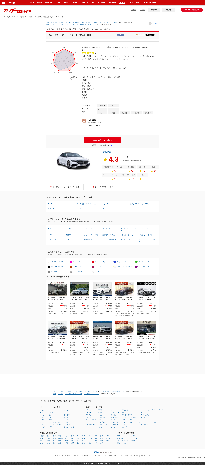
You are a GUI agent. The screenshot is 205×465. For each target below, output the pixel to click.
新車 (58, 2)
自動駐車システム (108, 235)
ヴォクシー (101, 415)
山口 (90, 441)
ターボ (68, 228)
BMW (50, 427)
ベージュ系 (77, 262)
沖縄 (107, 441)
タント (113, 420)
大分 (101, 443)
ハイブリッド (143, 228)
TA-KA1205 (92, 120)
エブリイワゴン (127, 422)
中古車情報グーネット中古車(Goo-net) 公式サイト (191, 457)
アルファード (90, 415)
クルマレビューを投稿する (102, 140)
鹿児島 (108, 438)
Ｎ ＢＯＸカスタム (145, 415)
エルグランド (102, 422)
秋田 (48, 436)
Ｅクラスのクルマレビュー (84, 24)
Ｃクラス (51, 208)
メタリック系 (77, 272)
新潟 (59, 441)
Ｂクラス (105, 208)
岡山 (90, 436)
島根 (83, 443)
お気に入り (154, 10)
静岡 (72, 438)
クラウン (101, 412)
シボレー (67, 410)
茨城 (48, 443)
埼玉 (54, 441)
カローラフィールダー (129, 417)
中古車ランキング (123, 441)
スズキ (42, 417)
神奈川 (60, 438)
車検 (93, 2)
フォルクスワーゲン (55, 424)
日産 (41, 412)
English (133, 10)
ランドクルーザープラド (147, 410)
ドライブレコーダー (127, 239)
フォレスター (115, 412)
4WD (49, 228)
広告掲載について (145, 455)
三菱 (41, 424)
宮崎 (107, 436)
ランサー (162, 410)
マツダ (42, 427)
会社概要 (57, 455)
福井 (66, 438)
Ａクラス (105, 204)
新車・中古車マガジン (150, 2)
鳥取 (83, 441)
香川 (96, 436)
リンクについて (102, 455)
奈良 (83, 436)
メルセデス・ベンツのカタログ (66, 24)
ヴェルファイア (91, 420)
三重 (72, 443)
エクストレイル (91, 424)
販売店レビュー (122, 443)
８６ (87, 427)
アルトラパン (143, 424)
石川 (66, 436)
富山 (59, 443)
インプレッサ (115, 417)
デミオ (113, 410)
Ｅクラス (78, 208)
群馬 (54, 438)
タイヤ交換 (101, 2)
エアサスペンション (127, 235)
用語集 (133, 441)
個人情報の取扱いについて (88, 455)
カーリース (75, 2)
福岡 (96, 443)
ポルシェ (67, 417)
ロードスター (115, 415)
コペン (100, 427)
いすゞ (51, 410)
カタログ (122, 2)
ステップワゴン (103, 424)
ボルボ (66, 412)
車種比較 (120, 438)
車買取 (66, 2)
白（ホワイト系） (57, 262)
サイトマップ (128, 455)
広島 (90, 438)
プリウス (88, 410)
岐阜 (72, 436)
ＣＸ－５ (101, 420)
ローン (131, 2)
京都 (78, 438)
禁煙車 (68, 235)
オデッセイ (101, 417)
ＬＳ (140, 420)
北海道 (42, 436)
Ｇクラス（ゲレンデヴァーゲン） (86, 204)
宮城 (41, 443)
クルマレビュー (136, 436)
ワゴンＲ (125, 410)
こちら (111, 145)
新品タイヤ (112, 2)
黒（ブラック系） (57, 267)
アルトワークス (127, 420)
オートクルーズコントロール (147, 240)
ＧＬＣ (50, 204)
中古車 (47, 22)
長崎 (101, 438)
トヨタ (42, 410)
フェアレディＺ (127, 415)
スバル (42, 422)
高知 (96, 441)
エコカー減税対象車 (109, 239)
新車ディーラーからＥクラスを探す (66, 187)
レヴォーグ (114, 422)
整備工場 (85, 2)
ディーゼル (88, 228)
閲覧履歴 (168, 10)
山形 (48, 438)
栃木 (54, 436)
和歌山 (84, 438)
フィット (114, 427)
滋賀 (78, 436)
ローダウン (106, 228)
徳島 (90, 443)
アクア (100, 410)
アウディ (67, 415)
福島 (48, 441)
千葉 (54, 443)
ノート (124, 424)
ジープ (66, 420)
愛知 (72, 441)
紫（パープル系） (145, 267)
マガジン (134, 438)
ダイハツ (43, 420)
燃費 (118, 436)
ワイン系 (98, 267)
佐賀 (101, 436)
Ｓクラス (133, 208)
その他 (97, 272)
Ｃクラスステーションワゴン (140, 204)
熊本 (101, 441)
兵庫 (78, 443)
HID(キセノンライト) (146, 235)
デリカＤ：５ (126, 412)
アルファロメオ (69, 427)
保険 (137, 2)
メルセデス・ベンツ (55, 422)
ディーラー (70, 239)
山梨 (66, 441)
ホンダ (42, 415)
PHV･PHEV (52, 239)
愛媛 (96, 438)
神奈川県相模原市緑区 (95, 122)
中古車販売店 (49, 2)
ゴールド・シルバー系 (124, 267)
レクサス (51, 412)
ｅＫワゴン (142, 417)
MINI (50, 420)
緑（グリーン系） (145, 262)
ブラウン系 (77, 267)
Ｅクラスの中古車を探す (104, 187)
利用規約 (76, 455)
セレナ (88, 422)
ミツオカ (51, 415)
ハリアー (88, 412)
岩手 (41, 441)
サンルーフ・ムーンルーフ (129, 229)
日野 (50, 417)
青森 (41, 438)
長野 (66, 443)
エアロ (50, 235)
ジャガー (67, 422)
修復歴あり (88, 239)
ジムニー (88, 417)
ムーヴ (124, 427)
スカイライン (115, 424)
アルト (141, 412)
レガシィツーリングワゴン (147, 422)
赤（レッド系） (100, 262)
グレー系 (54, 272)
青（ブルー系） (122, 262)
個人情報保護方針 (67, 455)
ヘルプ (142, 10)
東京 (59, 436)
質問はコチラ (112, 455)
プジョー (67, 424)
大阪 (78, 441)
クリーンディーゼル (91, 235)
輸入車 (39, 2)
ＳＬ (140, 427)
